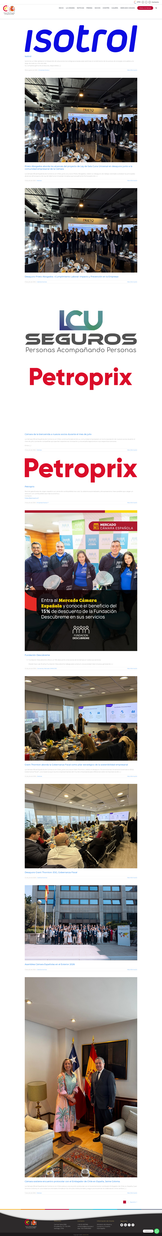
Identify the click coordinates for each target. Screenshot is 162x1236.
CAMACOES (85, 1234)
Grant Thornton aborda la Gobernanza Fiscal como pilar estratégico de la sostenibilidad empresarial (76, 764)
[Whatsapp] (156, 1231)
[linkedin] (125, 1225)
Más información (132, 70)
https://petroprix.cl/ (32, 498)
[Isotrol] (81, 38)
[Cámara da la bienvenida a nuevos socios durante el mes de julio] (81, 359)
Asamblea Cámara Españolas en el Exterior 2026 (50, 964)
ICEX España (101, 1228)
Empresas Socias (44, 70)
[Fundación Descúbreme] (81, 580)
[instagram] (133, 1225)
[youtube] (121, 1225)
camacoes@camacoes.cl (85, 1226)
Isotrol (28, 56)
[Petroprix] (81, 470)
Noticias (39, 180)
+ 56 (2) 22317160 (82, 1224)
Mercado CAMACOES (50, 668)
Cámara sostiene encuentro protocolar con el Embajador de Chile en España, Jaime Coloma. (72, 1181)
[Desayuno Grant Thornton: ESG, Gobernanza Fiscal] (81, 826)
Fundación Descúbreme (37, 655)
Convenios (40, 668)
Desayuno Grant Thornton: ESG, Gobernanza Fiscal (51, 872)
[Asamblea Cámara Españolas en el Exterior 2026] (81, 922)
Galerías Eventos (42, 282)
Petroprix (29, 486)
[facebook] (129, 1225)
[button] (156, 7)
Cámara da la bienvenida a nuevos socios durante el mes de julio (58, 434)
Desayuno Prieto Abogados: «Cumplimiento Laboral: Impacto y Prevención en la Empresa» (72, 276)
